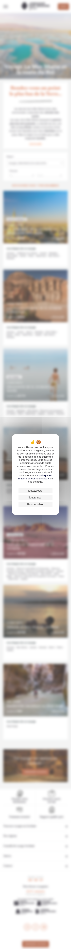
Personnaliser (35, 504)
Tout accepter (35, 490)
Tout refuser (35, 497)
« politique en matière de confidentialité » (35, 477)
